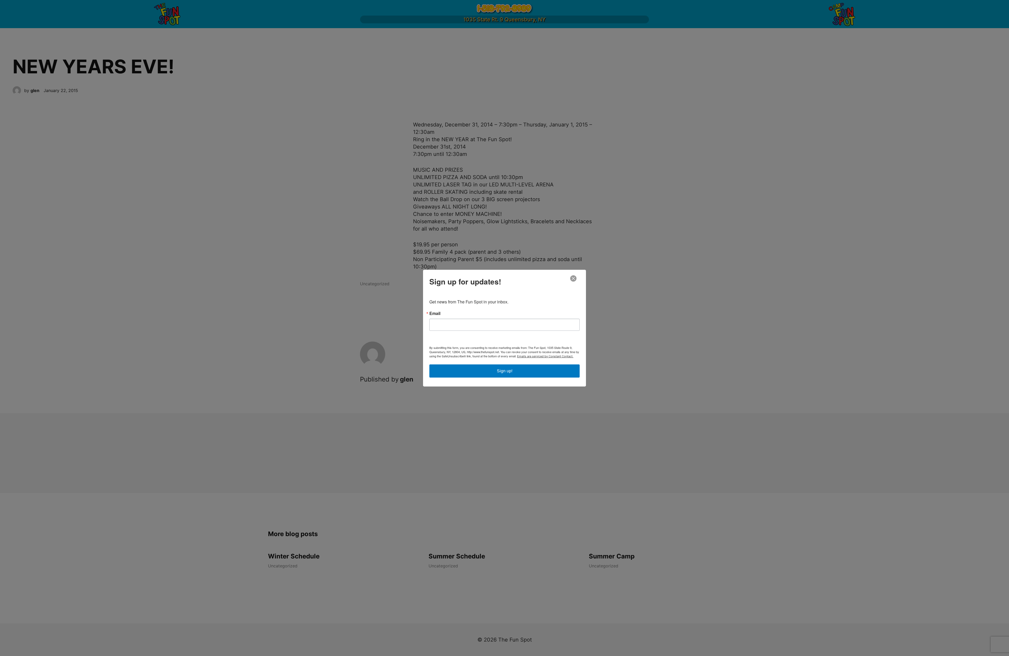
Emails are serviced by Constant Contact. (545, 356)
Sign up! (504, 371)
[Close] (573, 278)
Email (434, 313)
